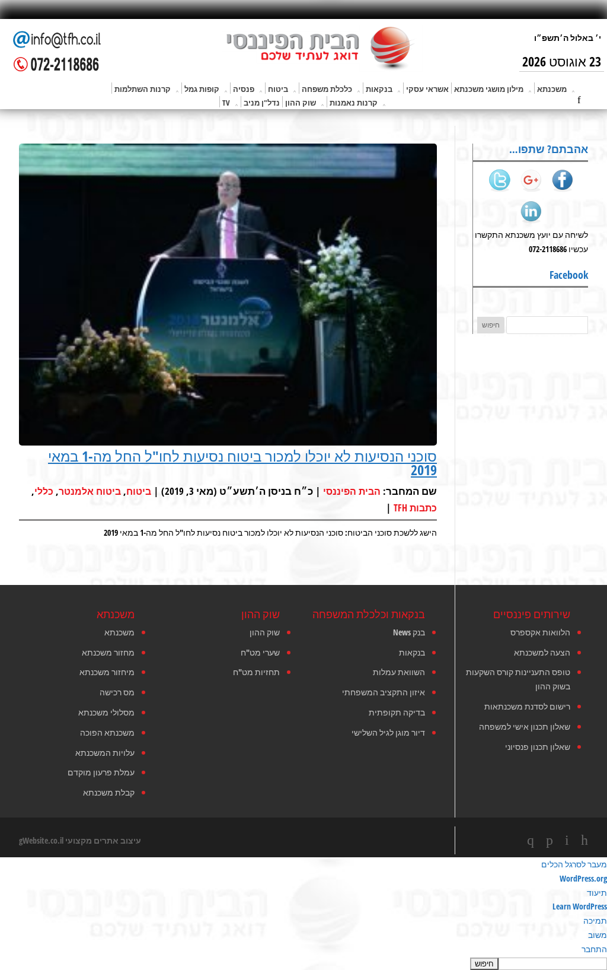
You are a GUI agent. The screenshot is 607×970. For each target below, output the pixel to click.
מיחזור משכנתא (107, 672)
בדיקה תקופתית (397, 712)
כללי (43, 491)
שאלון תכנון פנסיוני (537, 746)
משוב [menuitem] (597, 934)
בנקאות (379, 89)
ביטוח (278, 89)
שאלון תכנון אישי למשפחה (524, 726)
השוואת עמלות (399, 672)
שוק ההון (300, 102)
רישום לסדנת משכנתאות (527, 706)
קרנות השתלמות (142, 89)
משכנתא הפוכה (107, 732)
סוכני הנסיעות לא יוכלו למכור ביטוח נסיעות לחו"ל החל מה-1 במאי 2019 (242, 462)
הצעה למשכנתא (542, 652)
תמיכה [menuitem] (595, 920)
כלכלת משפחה (327, 89)
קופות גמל (201, 89)
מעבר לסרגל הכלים (574, 864)
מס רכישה (117, 692)
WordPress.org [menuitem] (583, 878)
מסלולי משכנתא (106, 712)
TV (226, 102)
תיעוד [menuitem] (597, 892)
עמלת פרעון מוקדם (101, 772)
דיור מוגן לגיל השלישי (388, 732)
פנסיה (243, 89)
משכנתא (552, 89)
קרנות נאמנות (354, 102)
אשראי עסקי (427, 89)
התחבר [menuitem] (594, 949)
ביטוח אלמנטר (90, 491)
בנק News (409, 632)
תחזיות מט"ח (256, 672)
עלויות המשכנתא (105, 752)
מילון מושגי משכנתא (488, 89)
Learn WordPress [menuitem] (579, 906)
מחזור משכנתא (108, 652)
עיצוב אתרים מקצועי (103, 840)
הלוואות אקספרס (540, 632)
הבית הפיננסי (352, 491)
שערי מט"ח (260, 652)
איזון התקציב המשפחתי (383, 692)
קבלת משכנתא (109, 792)
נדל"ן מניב (262, 102)
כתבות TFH (415, 507)
